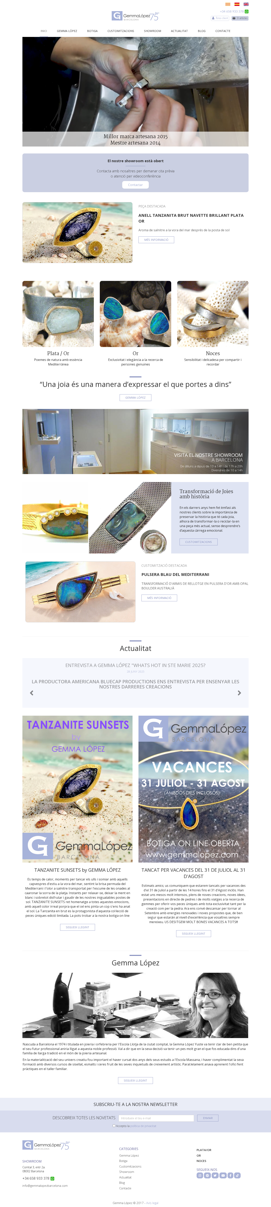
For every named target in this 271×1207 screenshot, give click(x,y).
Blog (202, 31)
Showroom (152, 31)
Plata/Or (204, 1150)
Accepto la (135, 1126)
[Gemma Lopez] (135, 15)
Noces (213, 354)
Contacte (222, 31)
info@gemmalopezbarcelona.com (45, 1186)
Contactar (135, 185)
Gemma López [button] (135, 397)
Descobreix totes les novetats (84, 1117)
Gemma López (67, 31)
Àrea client (221, 18)
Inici (44, 31)
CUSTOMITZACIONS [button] (198, 542)
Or (135, 354)
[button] (31, 693)
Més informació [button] (156, 240)
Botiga (92, 31)
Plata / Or (58, 354)
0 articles (241, 18)
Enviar (208, 1118)
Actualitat (179, 31)
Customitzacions (121, 31)
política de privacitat (143, 1126)
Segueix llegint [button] (77, 927)
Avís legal (152, 1203)
